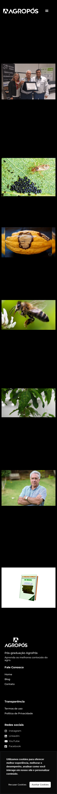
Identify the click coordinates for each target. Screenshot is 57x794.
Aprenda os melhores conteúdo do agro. (26, 659)
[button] (46, 10)
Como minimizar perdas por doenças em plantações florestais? (26, 374)
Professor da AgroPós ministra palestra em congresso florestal (28, 459)
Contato (10, 684)
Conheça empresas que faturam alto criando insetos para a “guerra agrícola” (26, 285)
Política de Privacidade (19, 713)
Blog (7, 679)
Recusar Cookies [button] (17, 784)
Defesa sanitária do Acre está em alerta (25, 219)
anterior (8, 628)
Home (8, 674)
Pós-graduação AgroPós (21, 653)
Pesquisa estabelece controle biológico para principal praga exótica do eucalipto (27, 143)
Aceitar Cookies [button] (40, 784)
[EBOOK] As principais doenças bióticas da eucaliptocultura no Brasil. (26, 550)
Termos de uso (13, 708)
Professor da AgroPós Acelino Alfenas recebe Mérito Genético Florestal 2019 (28, 46)
